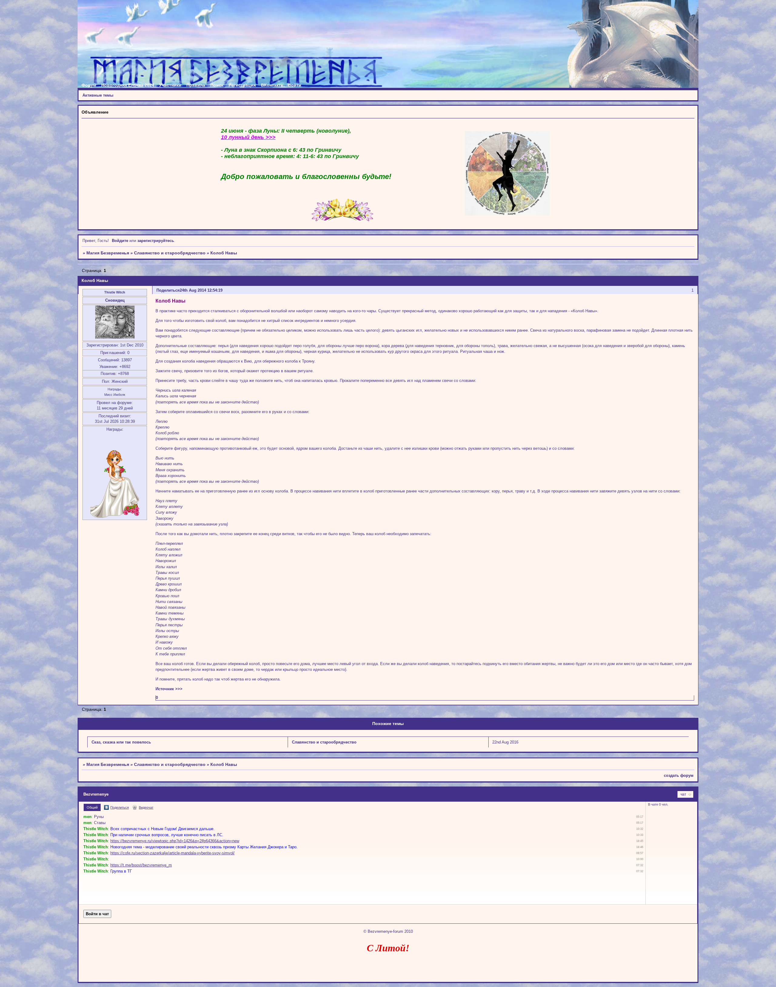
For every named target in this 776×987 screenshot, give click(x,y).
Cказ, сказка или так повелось (121, 742)
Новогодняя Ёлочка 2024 (127, 85)
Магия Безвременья (107, 252)
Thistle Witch (114, 292)
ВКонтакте (272, 85)
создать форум (679, 775)
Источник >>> (169, 689)
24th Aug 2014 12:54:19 (201, 290)
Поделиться (168, 290)
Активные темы (97, 95)
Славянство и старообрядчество (170, 252)
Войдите (120, 240)
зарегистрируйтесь (155, 240)
